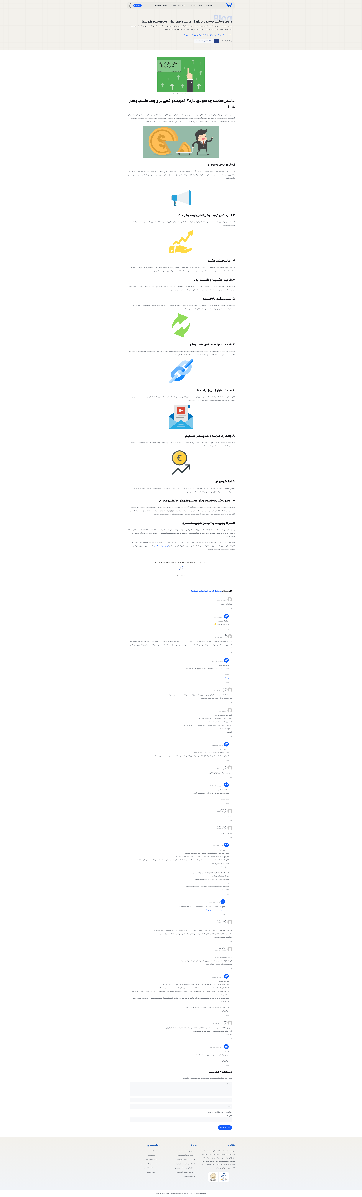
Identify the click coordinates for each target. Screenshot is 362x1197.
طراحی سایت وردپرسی (186, 1151)
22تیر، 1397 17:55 (222, 923)
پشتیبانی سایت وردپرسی (185, 1159)
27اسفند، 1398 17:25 (217, 745)
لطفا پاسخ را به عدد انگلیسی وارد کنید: (220, 1112)
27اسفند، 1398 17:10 (221, 711)
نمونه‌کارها (151, 1155)
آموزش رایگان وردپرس (148, 1164)
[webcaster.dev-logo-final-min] (229, 5)
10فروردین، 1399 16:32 (220, 691)
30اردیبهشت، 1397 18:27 (216, 1048)
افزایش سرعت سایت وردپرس (184, 1168)
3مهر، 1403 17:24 (222, 600)
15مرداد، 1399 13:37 (217, 661)
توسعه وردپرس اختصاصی (184, 1172)
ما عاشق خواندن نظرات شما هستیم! (206, 591)
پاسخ (230, 609)
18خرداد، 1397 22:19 (221, 950)
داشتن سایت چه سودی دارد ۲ (215, 910)
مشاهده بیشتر (188, 1176)
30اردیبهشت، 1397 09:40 (219, 1024)
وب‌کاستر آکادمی (149, 1168)
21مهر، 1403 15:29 (218, 617)
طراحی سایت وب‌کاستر (161, 546)
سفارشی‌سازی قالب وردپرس (184, 1164)
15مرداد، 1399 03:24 (221, 638)
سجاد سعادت (150, 1172)
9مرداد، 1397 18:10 (214, 903)
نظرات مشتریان (150, 1159)
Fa (130, 7)
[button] (170, 5)
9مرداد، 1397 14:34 (218, 846)
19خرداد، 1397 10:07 (217, 977)
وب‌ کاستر (225, 678)
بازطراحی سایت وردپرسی (185, 1155)
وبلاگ (153, 1151)
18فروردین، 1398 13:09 (216, 786)
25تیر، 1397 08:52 (221, 829)
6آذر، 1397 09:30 (222, 812)
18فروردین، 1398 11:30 (220, 769)
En (130, 4)
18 (175, 94)
